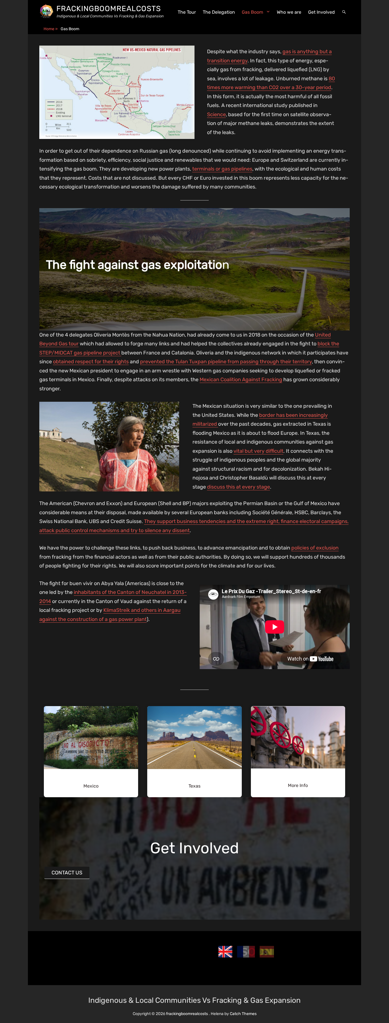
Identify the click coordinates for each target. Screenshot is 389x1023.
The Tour (187, 12)
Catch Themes (243, 1013)
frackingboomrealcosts (108, 8)
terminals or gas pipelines (222, 169)
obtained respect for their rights (91, 361)
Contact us (67, 873)
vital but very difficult (258, 451)
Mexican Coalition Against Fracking (241, 379)
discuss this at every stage (238, 487)
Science (216, 114)
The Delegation (219, 12)
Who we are (289, 12)
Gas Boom (252, 12)
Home (51, 28)
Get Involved (321, 12)
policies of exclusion (315, 548)
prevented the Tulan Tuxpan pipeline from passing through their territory (226, 361)
